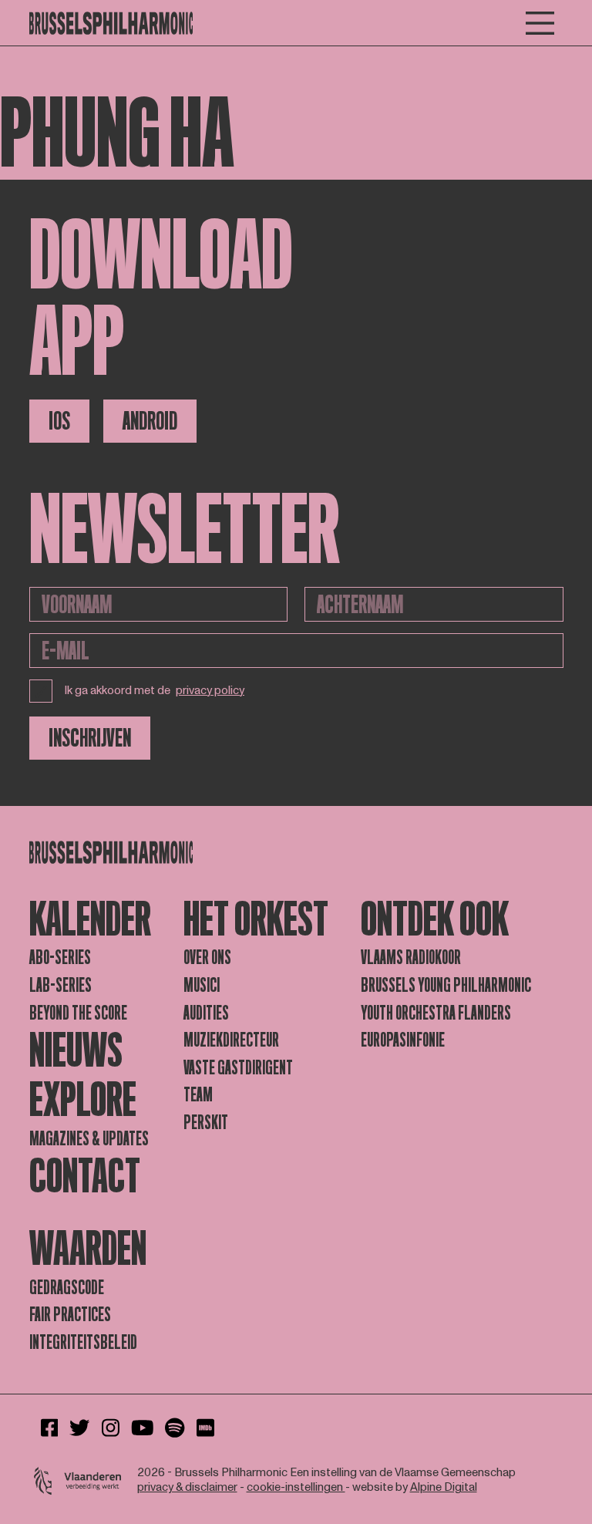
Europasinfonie (403, 1040)
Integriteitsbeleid (83, 1342)
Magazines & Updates (89, 1138)
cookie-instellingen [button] (296, 1487)
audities (206, 1013)
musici (201, 985)
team (198, 1094)
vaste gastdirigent (238, 1067)
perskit (205, 1122)
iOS (59, 421)
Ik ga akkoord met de (154, 691)
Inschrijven (90, 738)
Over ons (207, 957)
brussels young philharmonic (446, 985)
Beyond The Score (78, 1013)
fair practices (70, 1314)
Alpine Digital (443, 1487)
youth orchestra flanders (436, 1013)
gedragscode (66, 1287)
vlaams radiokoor (411, 957)
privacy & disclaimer (187, 1487)
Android (150, 421)
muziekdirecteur (231, 1040)
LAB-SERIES (60, 985)
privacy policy (210, 691)
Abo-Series (60, 957)
